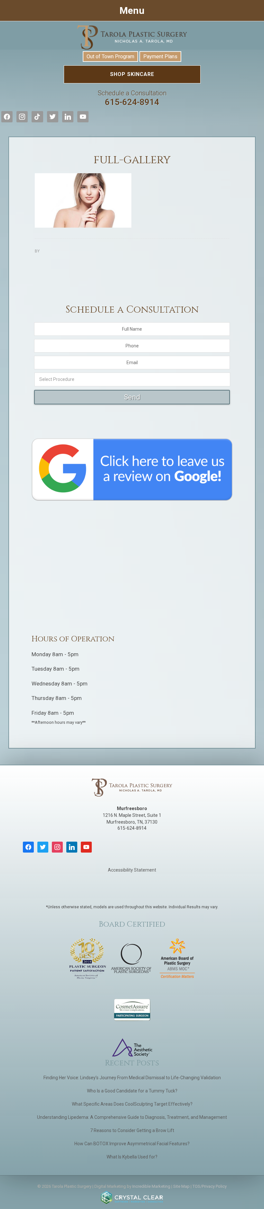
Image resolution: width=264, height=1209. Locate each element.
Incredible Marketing (151, 1186)
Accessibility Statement (132, 870)
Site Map (181, 1186)
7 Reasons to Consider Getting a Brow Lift (132, 1130)
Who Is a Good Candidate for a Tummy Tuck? (132, 1090)
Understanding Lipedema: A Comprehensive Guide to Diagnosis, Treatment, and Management (132, 1117)
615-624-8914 (132, 98)
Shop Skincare (132, 74)
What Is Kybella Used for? (132, 1156)
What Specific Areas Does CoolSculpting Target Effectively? (132, 1104)
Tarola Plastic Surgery (132, 37)
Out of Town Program (110, 56)
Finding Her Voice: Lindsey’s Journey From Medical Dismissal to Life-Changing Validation (132, 1077)
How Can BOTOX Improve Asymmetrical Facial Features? (132, 1143)
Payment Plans (160, 56)
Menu (132, 10)
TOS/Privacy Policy (210, 1186)
